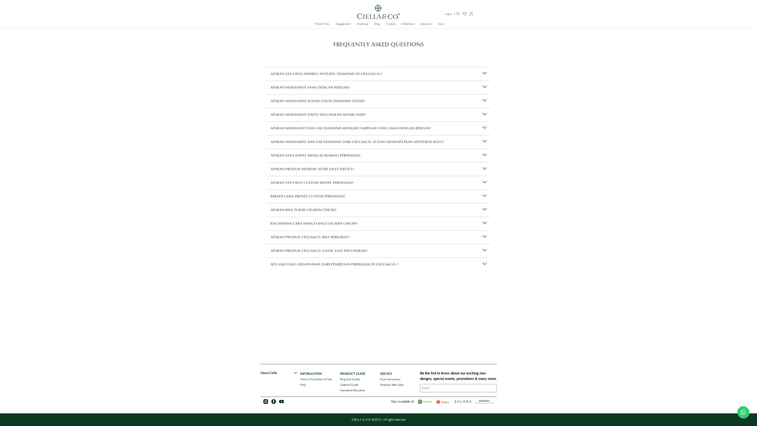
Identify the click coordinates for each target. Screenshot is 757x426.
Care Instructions (390, 379)
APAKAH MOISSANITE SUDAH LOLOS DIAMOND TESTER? (317, 101)
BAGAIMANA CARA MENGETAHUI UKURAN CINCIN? (314, 223)
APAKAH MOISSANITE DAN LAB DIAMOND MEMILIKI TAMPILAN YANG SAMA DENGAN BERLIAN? (350, 128)
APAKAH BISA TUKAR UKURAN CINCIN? (303, 210)
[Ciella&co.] (484, 401)
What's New (322, 24)
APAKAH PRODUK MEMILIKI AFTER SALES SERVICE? (312, 169)
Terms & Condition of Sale (316, 379)
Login (448, 14)
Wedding (362, 24)
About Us (426, 24)
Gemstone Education (352, 390)
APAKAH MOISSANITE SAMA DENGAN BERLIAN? (310, 87)
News (441, 24)
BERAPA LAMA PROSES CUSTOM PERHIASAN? (307, 196)
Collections (408, 24)
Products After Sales (392, 385)
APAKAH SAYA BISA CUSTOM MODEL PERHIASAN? (312, 183)
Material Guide (349, 385)
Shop (377, 24)
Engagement (343, 24)
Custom (391, 24)
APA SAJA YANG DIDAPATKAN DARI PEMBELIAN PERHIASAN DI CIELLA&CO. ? (334, 264)
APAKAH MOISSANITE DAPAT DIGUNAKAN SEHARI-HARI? (318, 115)
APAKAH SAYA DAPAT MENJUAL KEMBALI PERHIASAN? (315, 155)
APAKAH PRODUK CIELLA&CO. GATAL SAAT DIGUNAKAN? (318, 251)
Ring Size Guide (350, 379)
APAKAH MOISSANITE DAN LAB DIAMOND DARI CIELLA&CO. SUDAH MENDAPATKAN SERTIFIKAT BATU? (357, 142)
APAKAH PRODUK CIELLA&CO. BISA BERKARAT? (310, 237)
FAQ (303, 385)
